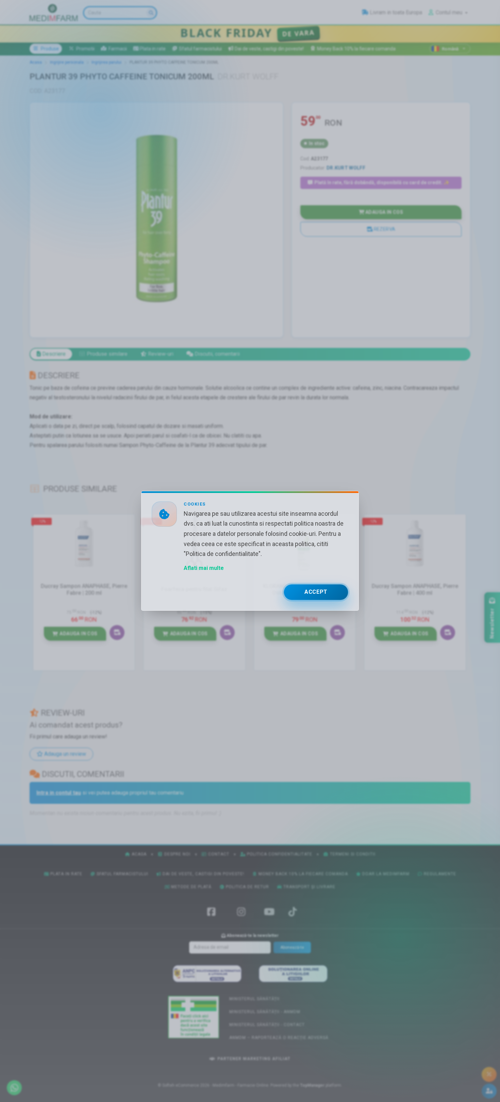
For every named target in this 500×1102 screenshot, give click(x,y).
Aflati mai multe (204, 568)
